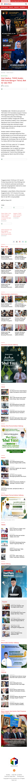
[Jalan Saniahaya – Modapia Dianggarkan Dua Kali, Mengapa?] (21, 251)
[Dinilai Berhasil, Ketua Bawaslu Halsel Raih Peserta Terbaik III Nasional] (5, 412)
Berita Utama (4, 75)
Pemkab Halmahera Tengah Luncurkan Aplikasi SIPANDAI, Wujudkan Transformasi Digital (20, 286)
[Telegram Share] (23, 242)
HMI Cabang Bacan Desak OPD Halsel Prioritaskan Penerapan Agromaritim (17, 405)
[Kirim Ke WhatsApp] (26, 242)
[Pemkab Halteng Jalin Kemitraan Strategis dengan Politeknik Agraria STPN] (21, 265)
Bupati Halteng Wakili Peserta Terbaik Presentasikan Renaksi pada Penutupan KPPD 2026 (6, 258)
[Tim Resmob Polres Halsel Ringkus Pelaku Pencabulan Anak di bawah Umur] (5, 392)
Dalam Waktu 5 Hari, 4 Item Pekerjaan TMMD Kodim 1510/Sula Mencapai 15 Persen (6, 216)
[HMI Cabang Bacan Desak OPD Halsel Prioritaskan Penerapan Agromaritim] (5, 405)
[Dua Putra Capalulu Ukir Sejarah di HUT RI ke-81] (5, 469)
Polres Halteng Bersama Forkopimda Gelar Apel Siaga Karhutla (17, 683)
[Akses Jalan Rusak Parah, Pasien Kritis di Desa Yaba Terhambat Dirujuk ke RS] (5, 399)
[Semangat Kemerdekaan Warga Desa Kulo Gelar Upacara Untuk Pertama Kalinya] (5, 677)
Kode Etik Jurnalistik (17, 774)
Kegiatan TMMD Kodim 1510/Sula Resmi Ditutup (17, 215)
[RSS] (14, 770)
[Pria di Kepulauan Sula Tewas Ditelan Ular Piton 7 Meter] (6, 613)
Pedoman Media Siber (9, 776)
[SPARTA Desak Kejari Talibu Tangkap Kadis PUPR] (3, 550)
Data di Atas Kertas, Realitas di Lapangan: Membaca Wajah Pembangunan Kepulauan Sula (17, 482)
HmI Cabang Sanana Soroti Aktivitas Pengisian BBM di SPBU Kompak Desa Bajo (17, 462)
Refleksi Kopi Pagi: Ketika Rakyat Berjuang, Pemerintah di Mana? (7, 286)
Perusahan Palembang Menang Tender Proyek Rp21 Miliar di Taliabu (17, 543)
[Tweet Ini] (17, 242)
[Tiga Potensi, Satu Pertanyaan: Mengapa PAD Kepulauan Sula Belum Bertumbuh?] (6, 627)
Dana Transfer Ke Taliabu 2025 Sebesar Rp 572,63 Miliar (17, 529)
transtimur (6, 85)
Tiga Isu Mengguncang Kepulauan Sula (16, 633)
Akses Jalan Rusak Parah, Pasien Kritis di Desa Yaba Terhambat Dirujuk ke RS (18, 398)
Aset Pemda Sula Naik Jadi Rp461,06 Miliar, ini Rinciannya (12, 489)
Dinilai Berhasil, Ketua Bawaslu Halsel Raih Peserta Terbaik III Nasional (17, 412)
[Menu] (2, 4)
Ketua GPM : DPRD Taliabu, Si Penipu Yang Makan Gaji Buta (17, 556)
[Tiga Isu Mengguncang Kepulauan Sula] (6, 634)
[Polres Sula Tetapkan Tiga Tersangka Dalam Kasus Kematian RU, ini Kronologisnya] (6, 607)
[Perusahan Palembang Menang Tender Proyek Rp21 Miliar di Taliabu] (4, 543)
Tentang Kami (20, 776)
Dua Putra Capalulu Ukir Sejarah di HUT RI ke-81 (18, 469)
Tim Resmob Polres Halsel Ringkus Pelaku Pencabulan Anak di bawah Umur (18, 391)
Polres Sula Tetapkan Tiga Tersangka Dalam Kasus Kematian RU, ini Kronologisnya (17, 606)
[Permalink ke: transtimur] (2, 86)
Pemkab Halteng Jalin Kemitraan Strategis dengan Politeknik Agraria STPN (20, 272)
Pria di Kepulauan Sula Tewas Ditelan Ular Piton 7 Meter (18, 613)
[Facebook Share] (14, 242)
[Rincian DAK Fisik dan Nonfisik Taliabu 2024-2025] (4, 536)
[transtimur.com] (11, 4)
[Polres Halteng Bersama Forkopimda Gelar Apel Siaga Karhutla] (5, 684)
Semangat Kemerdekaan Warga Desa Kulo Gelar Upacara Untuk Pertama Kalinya (18, 676)
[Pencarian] (26, 4)
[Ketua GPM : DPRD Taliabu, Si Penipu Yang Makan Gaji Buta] (3, 557)
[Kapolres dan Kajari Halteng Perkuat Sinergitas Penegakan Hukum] (7, 265)
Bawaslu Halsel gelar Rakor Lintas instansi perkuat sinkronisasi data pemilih (18, 418)
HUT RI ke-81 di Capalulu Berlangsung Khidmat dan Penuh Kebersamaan (18, 475)
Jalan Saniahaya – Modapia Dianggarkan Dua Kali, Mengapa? (20, 258)
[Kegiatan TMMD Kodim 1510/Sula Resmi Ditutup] (18, 210)
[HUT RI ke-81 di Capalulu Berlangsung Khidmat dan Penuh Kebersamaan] (5, 476)
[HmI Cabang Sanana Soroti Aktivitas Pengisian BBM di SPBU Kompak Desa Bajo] (5, 462)
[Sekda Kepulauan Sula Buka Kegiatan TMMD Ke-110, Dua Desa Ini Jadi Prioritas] (6, 226)
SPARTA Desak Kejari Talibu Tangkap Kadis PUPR (16, 549)
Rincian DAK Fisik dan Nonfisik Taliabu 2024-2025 (17, 536)
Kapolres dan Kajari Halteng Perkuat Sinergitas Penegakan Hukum (6, 272)
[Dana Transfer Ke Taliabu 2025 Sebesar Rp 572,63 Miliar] (4, 530)
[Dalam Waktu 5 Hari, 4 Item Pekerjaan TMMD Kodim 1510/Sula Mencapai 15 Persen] (6, 210)
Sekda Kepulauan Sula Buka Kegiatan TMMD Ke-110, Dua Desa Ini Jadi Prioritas (6, 232)
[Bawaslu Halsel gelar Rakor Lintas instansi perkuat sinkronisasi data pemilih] (5, 419)
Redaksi (8, 774)
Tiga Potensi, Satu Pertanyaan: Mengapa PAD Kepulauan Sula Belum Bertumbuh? (17, 626)
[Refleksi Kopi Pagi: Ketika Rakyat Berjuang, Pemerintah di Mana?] (7, 279)
